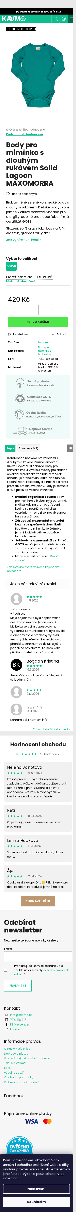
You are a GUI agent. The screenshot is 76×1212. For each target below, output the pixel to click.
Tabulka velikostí (15, 1063)
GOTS (8, 1068)
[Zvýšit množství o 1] (63, 310)
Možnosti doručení (20, 281)
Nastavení (36, 1188)
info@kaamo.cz (21, 1015)
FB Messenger (19, 1024)
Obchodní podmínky (18, 1077)
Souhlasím (36, 1201)
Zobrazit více (38, 901)
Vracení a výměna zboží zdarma (27, 1058)
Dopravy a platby (16, 1054)
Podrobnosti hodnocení (24, 134)
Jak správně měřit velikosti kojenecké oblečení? (33, 569)
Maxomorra (46, 342)
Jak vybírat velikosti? (23, 239)
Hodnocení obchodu (38, 744)
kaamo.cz (17, 1029)
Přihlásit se (18, 985)
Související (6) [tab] (28, 448)
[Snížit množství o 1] (43, 310)
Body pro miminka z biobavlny (44, 350)
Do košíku (40, 322)
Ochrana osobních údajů (21, 1082)
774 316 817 (18, 1020)
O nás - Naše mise (17, 1049)
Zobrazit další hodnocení (50, 729)
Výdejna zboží (14, 1073)
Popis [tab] (10, 448)
